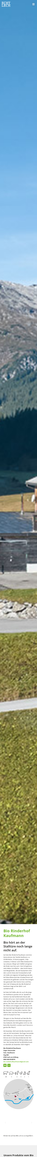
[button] (33, 4)
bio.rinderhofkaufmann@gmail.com (16, 1062)
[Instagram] (8, 1065)
